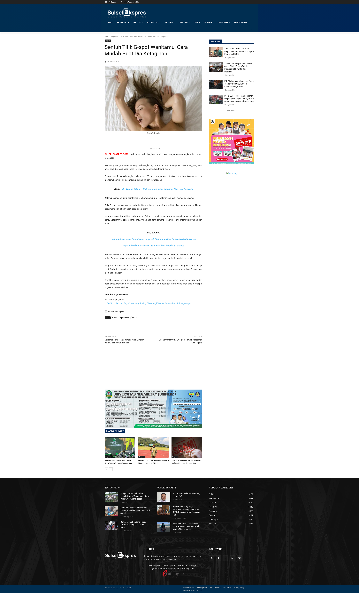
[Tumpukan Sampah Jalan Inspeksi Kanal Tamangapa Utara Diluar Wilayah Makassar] (111, 497)
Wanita (134, 318)
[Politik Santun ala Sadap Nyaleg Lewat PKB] (163, 497)
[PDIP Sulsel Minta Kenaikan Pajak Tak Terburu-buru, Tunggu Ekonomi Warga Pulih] (216, 84)
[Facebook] (107, 323)
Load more (230, 110)
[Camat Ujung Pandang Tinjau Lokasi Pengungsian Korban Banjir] (111, 525)
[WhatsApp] (120, 323)
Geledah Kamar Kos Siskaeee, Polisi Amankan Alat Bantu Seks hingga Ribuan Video (186, 526)
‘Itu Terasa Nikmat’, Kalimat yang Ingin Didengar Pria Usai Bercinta (157, 189)
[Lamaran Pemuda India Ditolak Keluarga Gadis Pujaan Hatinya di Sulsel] (111, 511)
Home (107, 36)
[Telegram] (127, 323)
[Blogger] (211, 558)
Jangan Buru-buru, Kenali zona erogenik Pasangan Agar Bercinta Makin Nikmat (153, 239)
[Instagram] (232, 558)
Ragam (114, 36)
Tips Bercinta (124, 318)
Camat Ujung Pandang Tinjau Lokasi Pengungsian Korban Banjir (133, 525)
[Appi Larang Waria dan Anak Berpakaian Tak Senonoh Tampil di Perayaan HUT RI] (216, 52)
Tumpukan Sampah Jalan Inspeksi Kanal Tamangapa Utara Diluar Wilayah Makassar (134, 496)
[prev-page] (106, 469)
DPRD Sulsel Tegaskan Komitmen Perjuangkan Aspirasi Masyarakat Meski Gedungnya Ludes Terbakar (239, 98)
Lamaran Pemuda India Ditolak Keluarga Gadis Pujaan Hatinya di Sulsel (135, 510)
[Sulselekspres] (106, 311)
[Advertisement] (153, 370)
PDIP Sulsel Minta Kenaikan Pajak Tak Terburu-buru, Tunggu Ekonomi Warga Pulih (239, 84)
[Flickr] (225, 558)
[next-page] (111, 469)
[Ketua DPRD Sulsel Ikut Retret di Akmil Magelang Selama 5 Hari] (153, 447)
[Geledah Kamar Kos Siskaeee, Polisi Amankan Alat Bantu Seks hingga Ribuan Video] (163, 527)
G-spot (114, 318)
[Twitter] (114, 323)
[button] (251, 29)
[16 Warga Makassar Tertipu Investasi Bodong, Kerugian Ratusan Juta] (187, 447)
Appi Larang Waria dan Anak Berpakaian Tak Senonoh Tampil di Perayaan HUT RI (239, 51)
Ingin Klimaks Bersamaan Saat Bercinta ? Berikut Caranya (153, 245)
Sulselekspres (118, 312)
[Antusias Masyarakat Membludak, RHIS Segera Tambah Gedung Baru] (120, 447)
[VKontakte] (239, 558)
